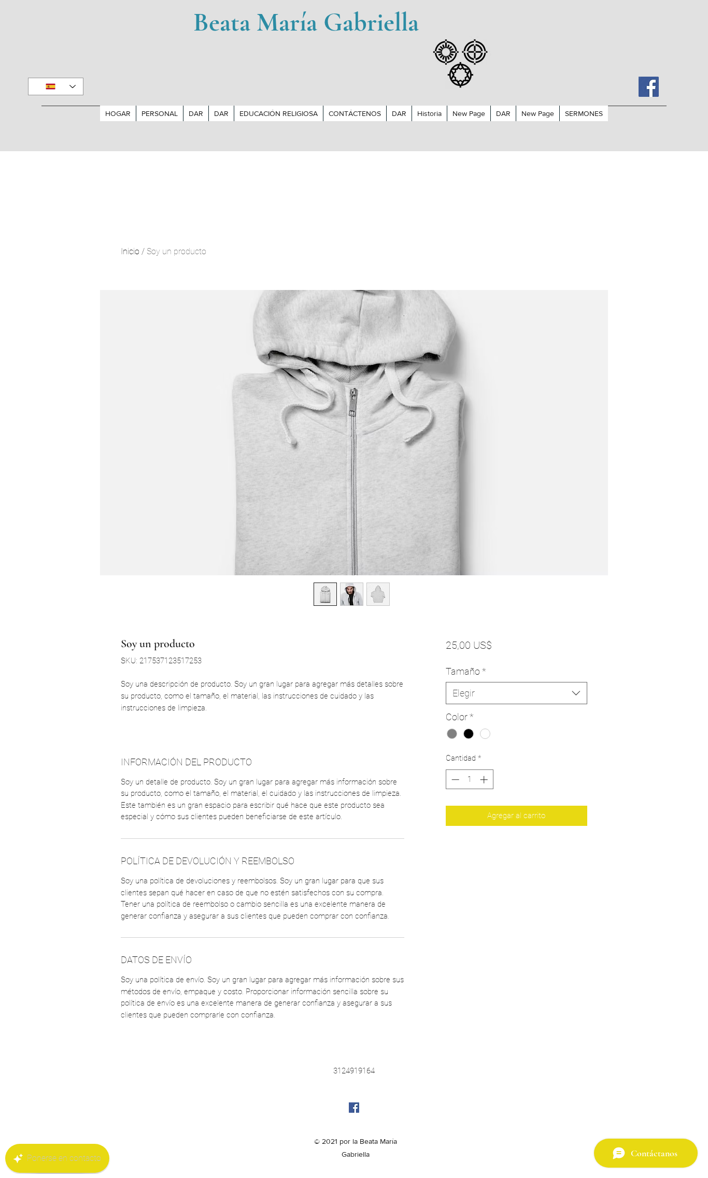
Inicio (130, 251)
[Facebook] (649, 87)
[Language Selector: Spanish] (55, 86)
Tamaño (466, 671)
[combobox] (516, 693)
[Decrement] (454, 779)
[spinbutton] (469, 779)
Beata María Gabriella (306, 22)
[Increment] (485, 779)
